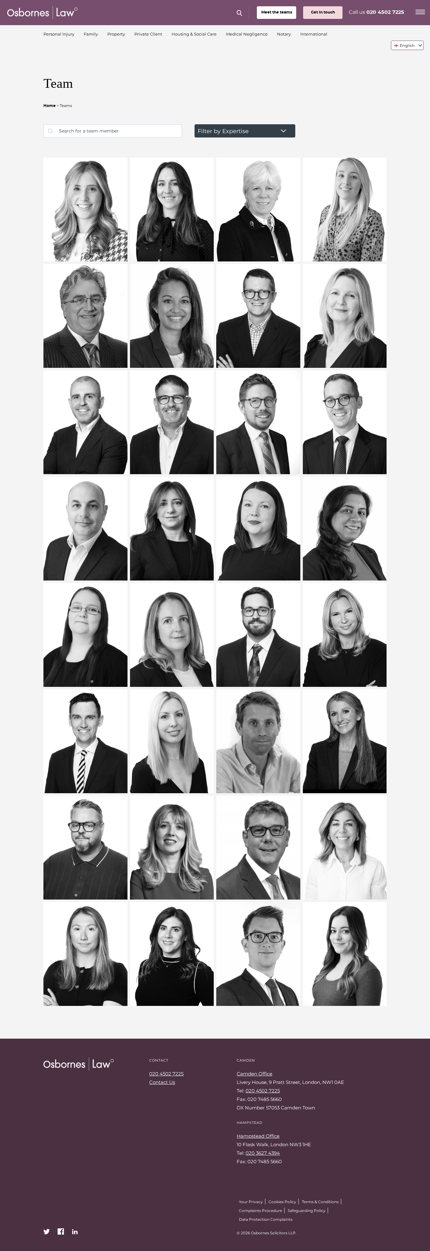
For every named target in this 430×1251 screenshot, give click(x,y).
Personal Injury (58, 33)
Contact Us (162, 1082)
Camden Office (254, 1073)
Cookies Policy (282, 1201)
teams (276, 12)
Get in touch (323, 12)
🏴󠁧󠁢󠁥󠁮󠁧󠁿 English (404, 45)
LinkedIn (75, 1231)
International (313, 33)
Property (116, 33)
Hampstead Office (258, 1136)
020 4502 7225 (385, 12)
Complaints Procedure (260, 1210)
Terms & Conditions (320, 1201)
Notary (284, 33)
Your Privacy (251, 1201)
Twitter (46, 1231)
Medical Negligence (247, 33)
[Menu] (420, 11)
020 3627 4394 (263, 1153)
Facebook (61, 1231)
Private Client (148, 33)
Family (91, 33)
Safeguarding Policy (306, 1210)
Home (49, 106)
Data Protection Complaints (265, 1219)
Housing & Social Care (194, 33)
